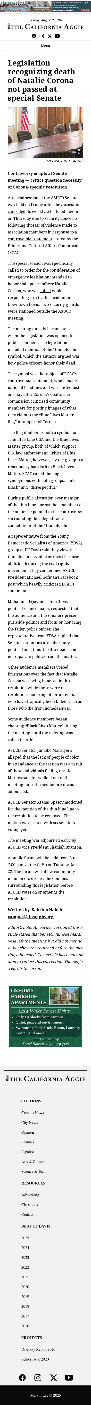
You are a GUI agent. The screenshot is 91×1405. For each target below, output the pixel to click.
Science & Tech (33, 1171)
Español (27, 1151)
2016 (25, 1325)
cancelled (16, 211)
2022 (25, 1267)
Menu (45, 45)
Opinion (27, 1132)
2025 (25, 1237)
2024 (25, 1247)
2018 (25, 1306)
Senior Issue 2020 (35, 1358)
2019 (25, 1296)
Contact (27, 1214)
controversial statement (30, 239)
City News (29, 1122)
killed (45, 290)
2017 (25, 1315)
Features (27, 1141)
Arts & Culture (32, 1161)
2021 (25, 1276)
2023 (25, 1257)
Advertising (30, 1194)
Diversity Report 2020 (38, 1349)
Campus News (32, 1112)
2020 (25, 1286)
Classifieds (29, 1204)
